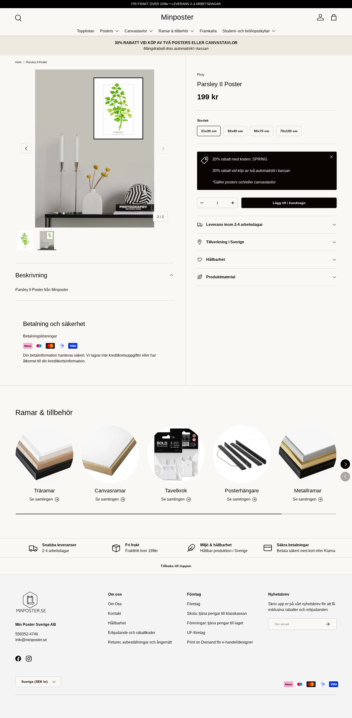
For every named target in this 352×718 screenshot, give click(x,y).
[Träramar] (44, 454)
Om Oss (115, 604)
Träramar (44, 491)
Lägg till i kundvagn (289, 203)
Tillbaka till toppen (176, 566)
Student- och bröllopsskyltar (246, 31)
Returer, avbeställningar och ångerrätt (140, 642)
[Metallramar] (307, 454)
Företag (193, 604)
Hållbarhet (117, 623)
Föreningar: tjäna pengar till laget (215, 623)
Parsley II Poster (36, 62)
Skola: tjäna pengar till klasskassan (217, 613)
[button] (334, 17)
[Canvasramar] (110, 454)
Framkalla (208, 31)
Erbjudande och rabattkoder (131, 633)
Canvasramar (110, 491)
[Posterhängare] (242, 454)
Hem (18, 62)
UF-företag (196, 633)
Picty (200, 74)
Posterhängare (242, 491)
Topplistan (85, 31)
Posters (106, 31)
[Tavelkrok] (176, 454)
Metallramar (307, 491)
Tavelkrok (176, 491)
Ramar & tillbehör (173, 31)
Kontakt (114, 613)
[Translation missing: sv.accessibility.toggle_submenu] (117, 31)
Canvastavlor (136, 31)
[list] (95, 148)
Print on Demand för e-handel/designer (220, 642)
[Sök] (17, 17)
